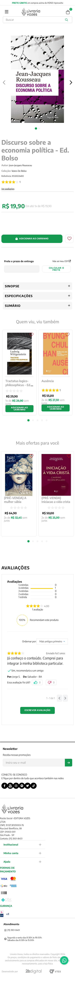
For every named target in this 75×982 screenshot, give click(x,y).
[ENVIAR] (68, 762)
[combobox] (37, 19)
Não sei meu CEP (60, 261)
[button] (28, 541)
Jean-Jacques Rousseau (20, 165)
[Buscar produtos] (67, 20)
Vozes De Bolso (19, 170)
